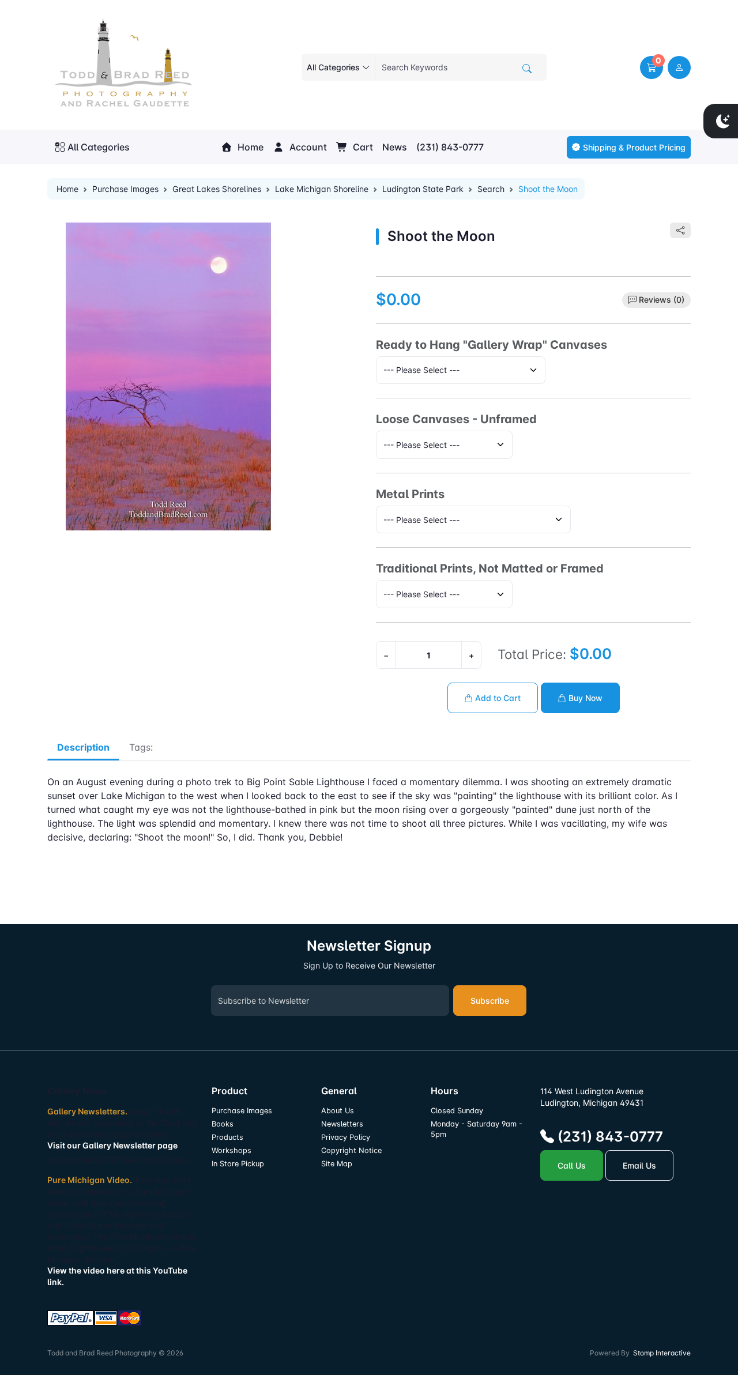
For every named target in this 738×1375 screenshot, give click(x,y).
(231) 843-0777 (450, 147)
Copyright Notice (351, 1150)
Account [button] (307, 147)
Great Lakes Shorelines (216, 189)
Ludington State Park (423, 189)
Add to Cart (497, 698)
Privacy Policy (345, 1137)
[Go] (527, 68)
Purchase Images (125, 189)
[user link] (679, 67)
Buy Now (584, 698)
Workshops (231, 1150)
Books (223, 1124)
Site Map (336, 1163)
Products (227, 1137)
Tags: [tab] (141, 747)
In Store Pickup (238, 1163)
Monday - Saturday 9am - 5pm (476, 1129)
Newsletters (342, 1124)
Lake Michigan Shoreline (321, 189)
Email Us (639, 1165)
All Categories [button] (98, 147)
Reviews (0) (661, 299)
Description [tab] (83, 747)
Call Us (572, 1165)
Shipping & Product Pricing (634, 147)
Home (249, 147)
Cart (362, 147)
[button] (651, 67)
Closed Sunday (457, 1110)
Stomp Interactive (662, 1352)
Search (490, 189)
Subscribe (489, 1000)
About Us (337, 1110)
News (394, 147)
